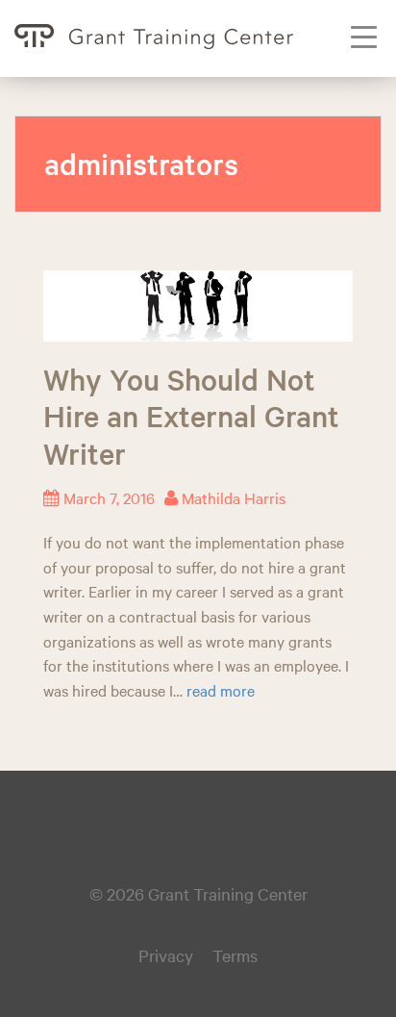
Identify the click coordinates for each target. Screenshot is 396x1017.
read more (220, 689)
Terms (235, 955)
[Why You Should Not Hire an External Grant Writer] (198, 303)
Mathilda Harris (233, 497)
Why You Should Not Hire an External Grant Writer (191, 416)
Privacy (165, 955)
